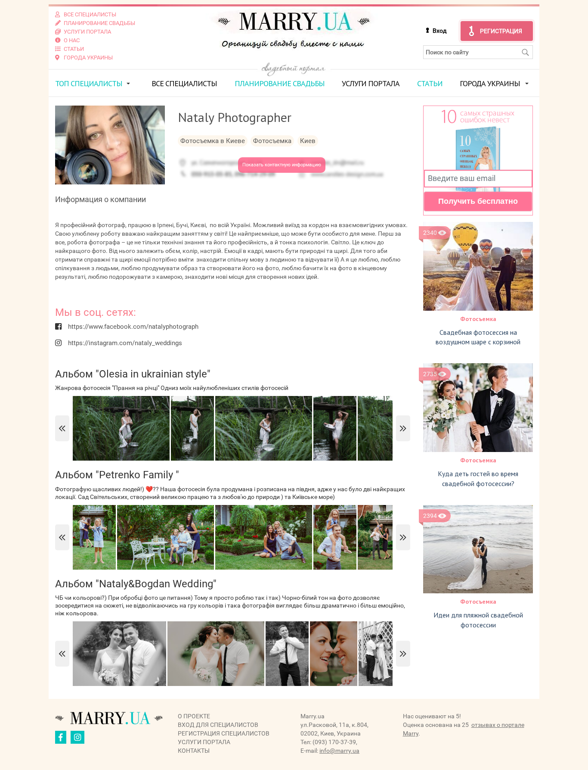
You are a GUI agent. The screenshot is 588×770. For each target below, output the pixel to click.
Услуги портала (370, 83)
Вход (439, 30)
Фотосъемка (478, 319)
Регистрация (501, 31)
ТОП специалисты (88, 83)
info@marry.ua (339, 750)
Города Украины (490, 83)
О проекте (194, 716)
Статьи (430, 83)
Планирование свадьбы (280, 83)
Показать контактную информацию (281, 165)
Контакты (194, 750)
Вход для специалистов (218, 724)
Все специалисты (184, 83)
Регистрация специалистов (223, 733)
